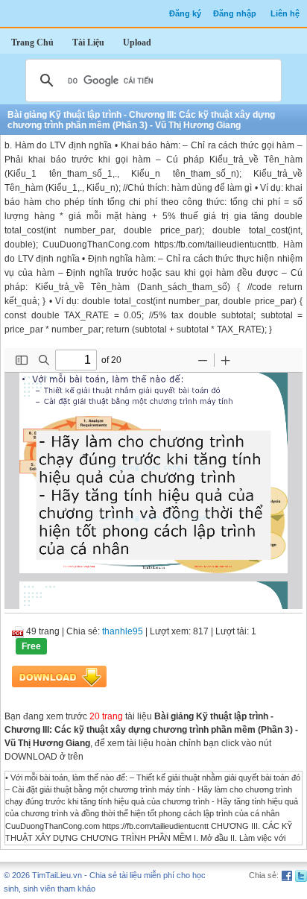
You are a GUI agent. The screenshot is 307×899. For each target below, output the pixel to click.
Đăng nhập (234, 13)
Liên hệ (285, 13)
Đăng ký (185, 13)
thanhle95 (122, 631)
